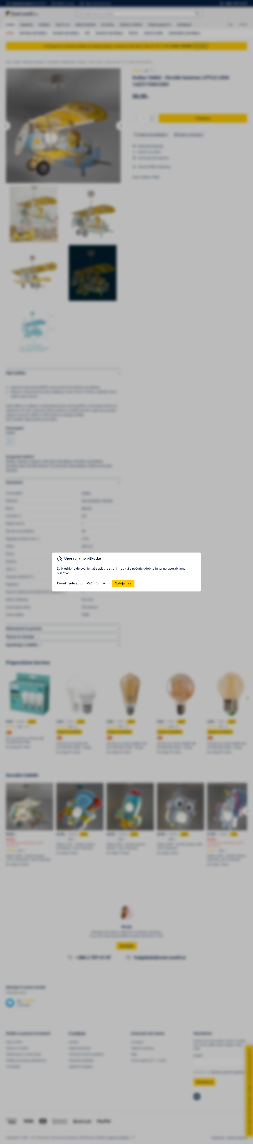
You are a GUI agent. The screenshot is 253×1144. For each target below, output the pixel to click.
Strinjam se (123, 583)
